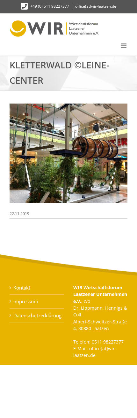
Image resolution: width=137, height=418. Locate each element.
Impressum (25, 301)
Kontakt (21, 287)
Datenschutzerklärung (37, 315)
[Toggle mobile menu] (124, 46)
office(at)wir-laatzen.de (95, 6)
